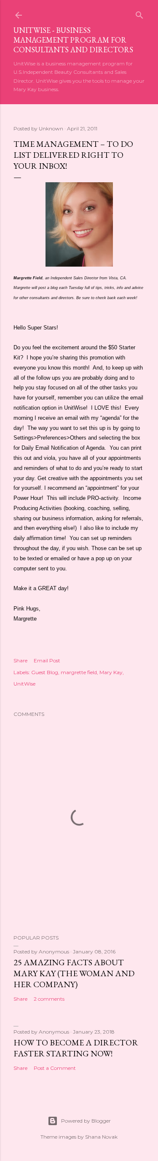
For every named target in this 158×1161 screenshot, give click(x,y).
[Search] (139, 13)
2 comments (49, 999)
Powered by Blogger (86, 1121)
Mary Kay (111, 672)
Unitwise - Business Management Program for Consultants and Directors (73, 39)
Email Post (47, 660)
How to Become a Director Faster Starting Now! (75, 1048)
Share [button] (20, 660)
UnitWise (24, 683)
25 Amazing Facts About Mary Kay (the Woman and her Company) (73, 973)
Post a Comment (55, 1068)
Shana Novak (101, 1137)
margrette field (79, 672)
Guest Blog (44, 672)
